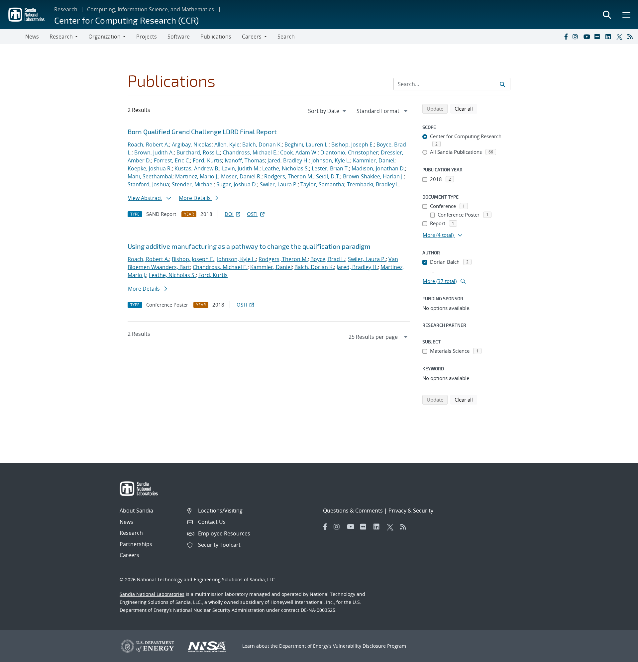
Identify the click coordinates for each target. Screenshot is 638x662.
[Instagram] (577, 37)
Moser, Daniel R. (241, 176)
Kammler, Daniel (373, 160)
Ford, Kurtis (207, 160)
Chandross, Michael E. (250, 152)
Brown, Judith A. (154, 152)
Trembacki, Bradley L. (373, 184)
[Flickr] (598, 37)
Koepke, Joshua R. (150, 168)
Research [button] (61, 36)
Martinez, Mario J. (196, 176)
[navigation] (327, 111)
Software (178, 36)
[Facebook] (566, 37)
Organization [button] (104, 36)
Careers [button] (252, 36)
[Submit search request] (502, 84)
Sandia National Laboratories (152, 594)
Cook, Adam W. (299, 152)
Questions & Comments (353, 510)
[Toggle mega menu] (626, 14)
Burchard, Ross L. (198, 152)
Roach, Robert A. (148, 144)
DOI (229, 214)
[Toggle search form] (606, 14)
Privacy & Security (410, 510)
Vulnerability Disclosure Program (369, 646)
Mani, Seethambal (150, 176)
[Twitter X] (620, 37)
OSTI (252, 214)
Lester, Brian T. (330, 168)
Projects (146, 36)
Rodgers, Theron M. (288, 176)
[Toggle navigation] (12, 36)
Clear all (466, 108)
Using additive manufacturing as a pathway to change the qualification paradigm (249, 246)
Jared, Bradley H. (288, 160)
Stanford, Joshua (148, 184)
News (32, 36)
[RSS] (631, 37)
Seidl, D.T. (328, 176)
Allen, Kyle (227, 144)
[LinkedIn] (609, 37)
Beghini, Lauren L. (306, 144)
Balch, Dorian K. (262, 144)
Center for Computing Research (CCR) (126, 20)
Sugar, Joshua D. (236, 184)
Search (286, 36)
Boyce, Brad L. (327, 259)
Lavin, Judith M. (241, 168)
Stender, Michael (193, 184)
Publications (215, 36)
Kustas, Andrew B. (196, 168)
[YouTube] (587, 37)
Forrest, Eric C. (172, 160)
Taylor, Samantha (322, 184)
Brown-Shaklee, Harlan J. (373, 176)
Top (618, 654)
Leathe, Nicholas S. (285, 168)
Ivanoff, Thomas (245, 160)
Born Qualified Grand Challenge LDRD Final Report (202, 132)
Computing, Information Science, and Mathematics (150, 9)
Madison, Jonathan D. (378, 168)
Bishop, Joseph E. (352, 144)
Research (65, 9)
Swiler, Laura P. (279, 184)
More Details (195, 198)
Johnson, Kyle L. (330, 160)
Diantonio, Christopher (349, 152)
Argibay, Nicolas (192, 144)
